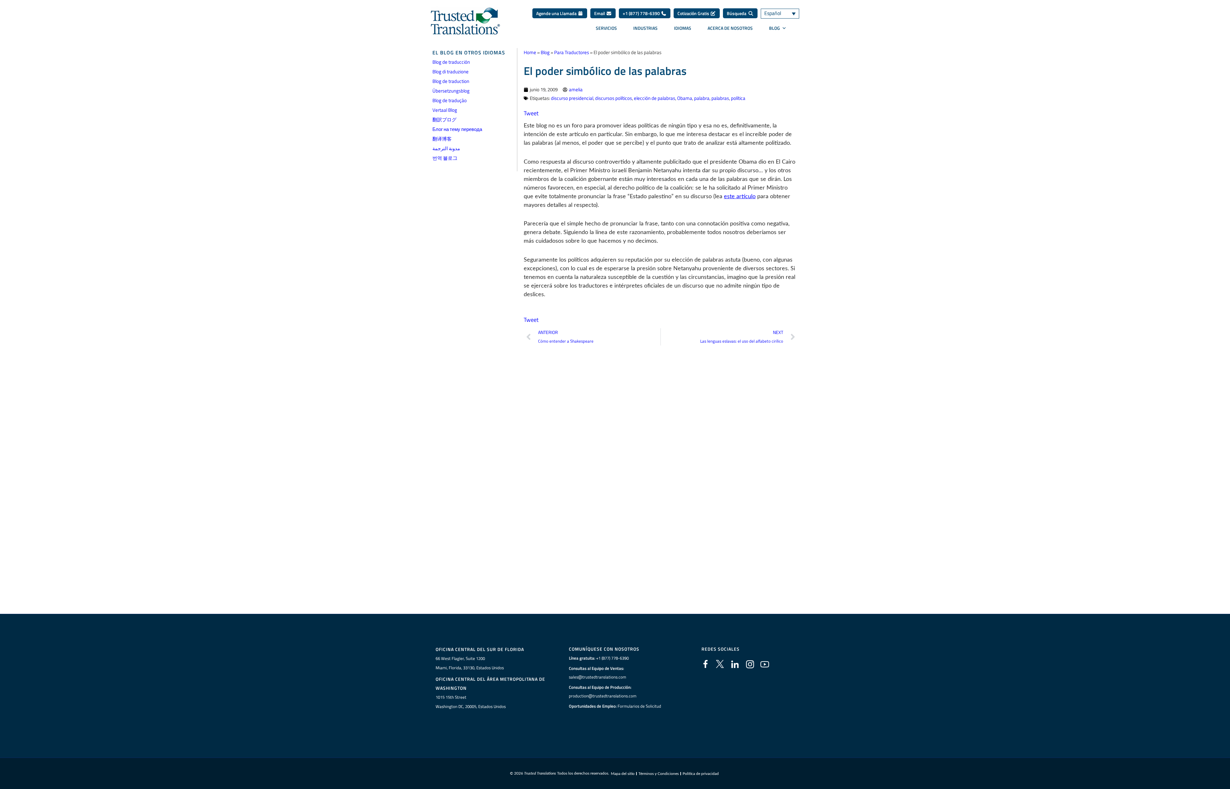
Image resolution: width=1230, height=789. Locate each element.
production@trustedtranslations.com (602, 696)
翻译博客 (442, 138)
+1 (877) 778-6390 (642, 13)
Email (600, 13)
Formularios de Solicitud (639, 706)
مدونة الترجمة (446, 148)
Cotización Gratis (693, 13)
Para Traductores (571, 52)
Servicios (606, 28)
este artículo (740, 196)
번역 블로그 (444, 158)
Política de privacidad (701, 774)
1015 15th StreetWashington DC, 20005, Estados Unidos (471, 702)
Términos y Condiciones (658, 774)
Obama (684, 98)
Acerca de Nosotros (730, 28)
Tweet (531, 113)
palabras (720, 98)
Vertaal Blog (444, 110)
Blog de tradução (449, 100)
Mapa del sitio (623, 774)
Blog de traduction (450, 81)
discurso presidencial (572, 98)
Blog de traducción (451, 62)
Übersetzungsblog (451, 90)
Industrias (645, 28)
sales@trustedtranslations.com (597, 677)
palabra (701, 98)
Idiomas (682, 28)
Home (530, 52)
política (738, 98)
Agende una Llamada (557, 13)
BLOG (774, 28)
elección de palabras (654, 98)
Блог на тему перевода (457, 129)
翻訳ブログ (444, 119)
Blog (545, 52)
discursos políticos (613, 98)
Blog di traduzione (450, 71)
